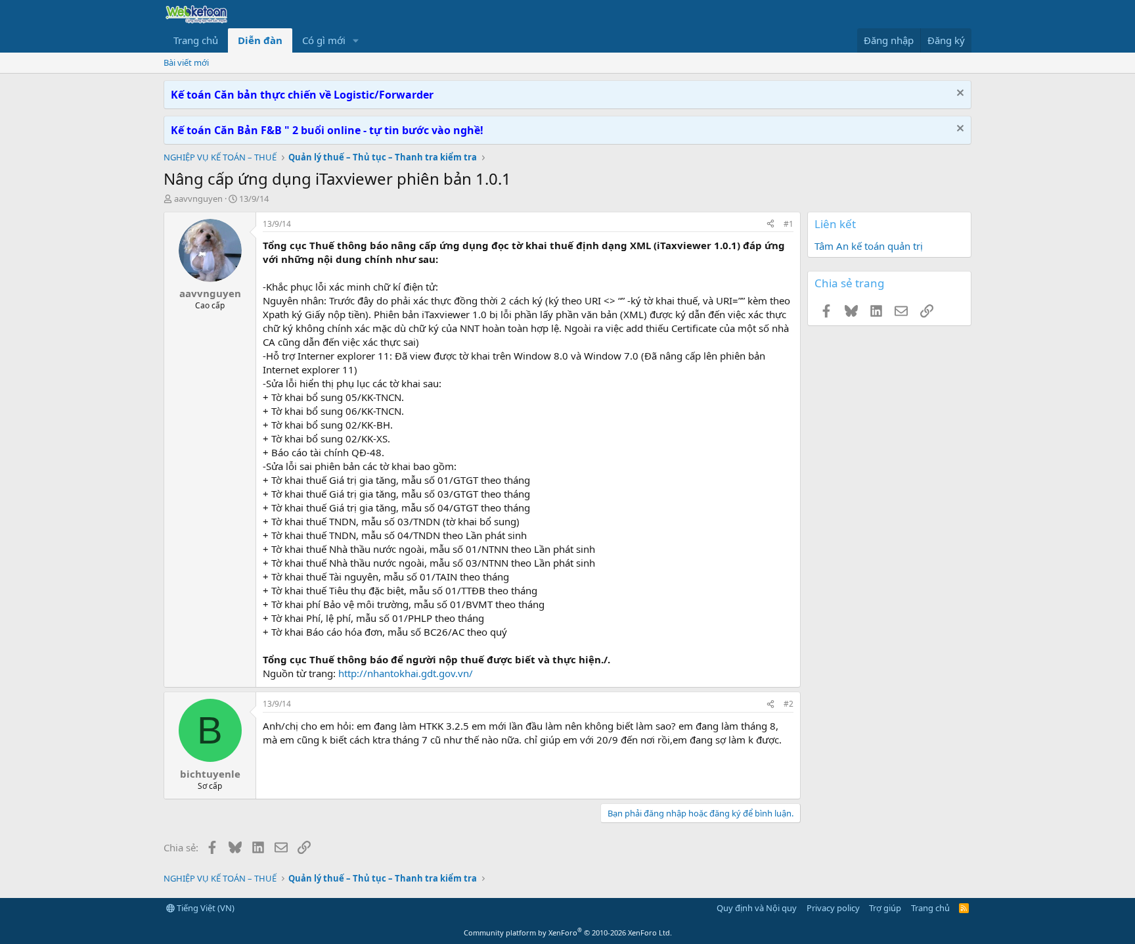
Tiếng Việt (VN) (204, 908)
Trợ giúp (885, 908)
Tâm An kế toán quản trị (868, 245)
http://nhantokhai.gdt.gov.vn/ (405, 673)
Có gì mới (323, 40)
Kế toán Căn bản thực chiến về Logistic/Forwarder (302, 94)
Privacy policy (833, 908)
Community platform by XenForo (568, 932)
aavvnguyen (198, 198)
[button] (356, 40)
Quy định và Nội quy (757, 908)
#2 (788, 703)
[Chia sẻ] (770, 224)
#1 (788, 223)
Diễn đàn (260, 40)
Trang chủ (195, 40)
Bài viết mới (186, 62)
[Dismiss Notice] (958, 94)
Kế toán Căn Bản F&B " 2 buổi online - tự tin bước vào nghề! (327, 130)
